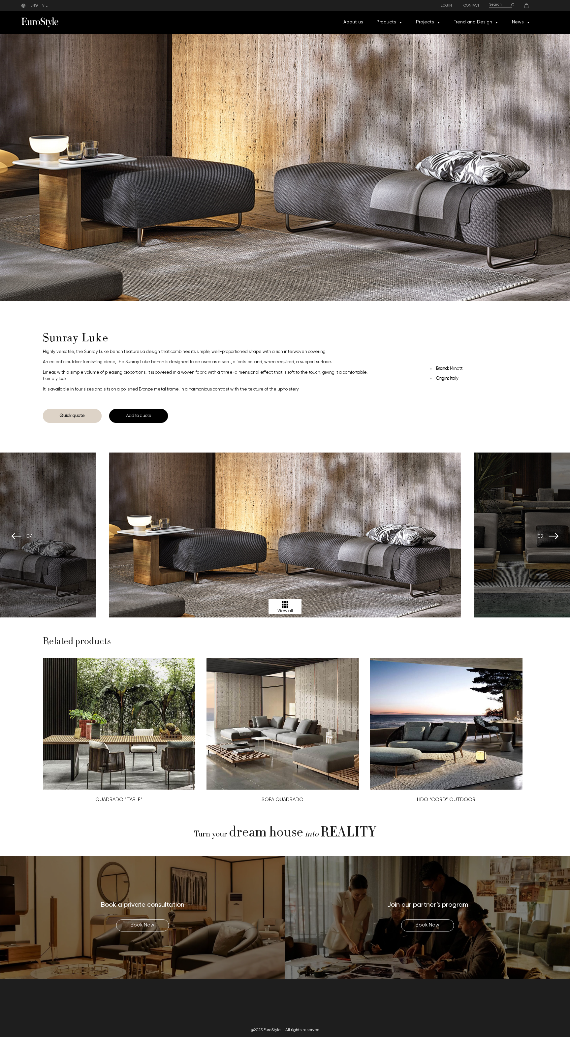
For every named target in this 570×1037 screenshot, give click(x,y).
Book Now (142, 925)
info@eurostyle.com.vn (468, 1007)
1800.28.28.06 (447, 999)
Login (446, 6)
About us (353, 22)
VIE (45, 6)
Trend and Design (473, 22)
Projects (425, 22)
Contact (471, 6)
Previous (16, 536)
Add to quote (138, 415)
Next (553, 536)
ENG (34, 6)
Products (386, 22)
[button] (400, 22)
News (518, 22)
